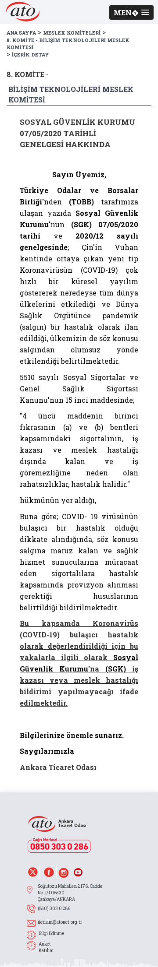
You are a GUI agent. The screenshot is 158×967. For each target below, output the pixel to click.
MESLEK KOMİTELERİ (72, 32)
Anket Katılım (46, 947)
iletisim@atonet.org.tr (60, 922)
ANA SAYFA (21, 32)
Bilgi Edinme (51, 933)
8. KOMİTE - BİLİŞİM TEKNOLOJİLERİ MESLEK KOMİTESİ (68, 44)
